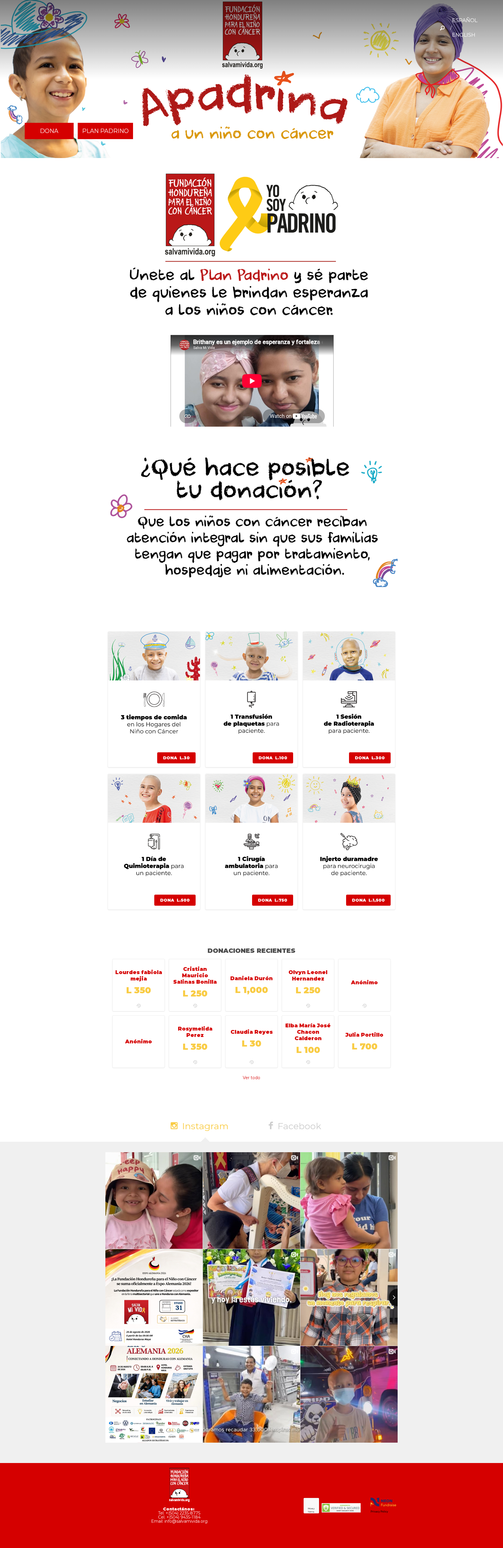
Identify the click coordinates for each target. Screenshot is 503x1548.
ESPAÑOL (464, 20)
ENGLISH (463, 35)
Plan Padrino (105, 130)
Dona (49, 130)
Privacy (311, 1508)
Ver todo (251, 1077)
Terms (311, 1511)
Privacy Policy (379, 1511)
